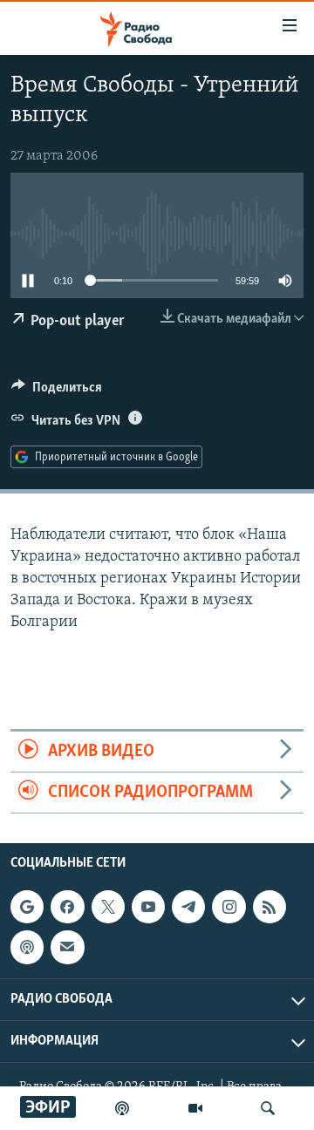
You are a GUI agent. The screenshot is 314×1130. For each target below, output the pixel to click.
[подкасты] (122, 1108)
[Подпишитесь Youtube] (148, 906)
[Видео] (195, 1108)
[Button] (56, 391)
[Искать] (268, 1108)
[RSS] (269, 906)
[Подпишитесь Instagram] (228, 906)
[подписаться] (67, 947)
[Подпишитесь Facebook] (67, 906)
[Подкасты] (27, 947)
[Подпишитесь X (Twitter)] (108, 906)
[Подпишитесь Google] (27, 906)
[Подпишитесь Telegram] (188, 906)
